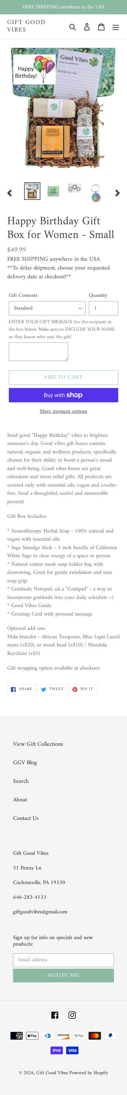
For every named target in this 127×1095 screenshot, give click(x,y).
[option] (32, 191)
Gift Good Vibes (26, 26)
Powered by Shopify (88, 1073)
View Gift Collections (38, 744)
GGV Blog (25, 763)
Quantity (98, 295)
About (20, 800)
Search (21, 781)
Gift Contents (23, 295)
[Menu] (115, 26)
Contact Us (25, 818)
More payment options (63, 411)
